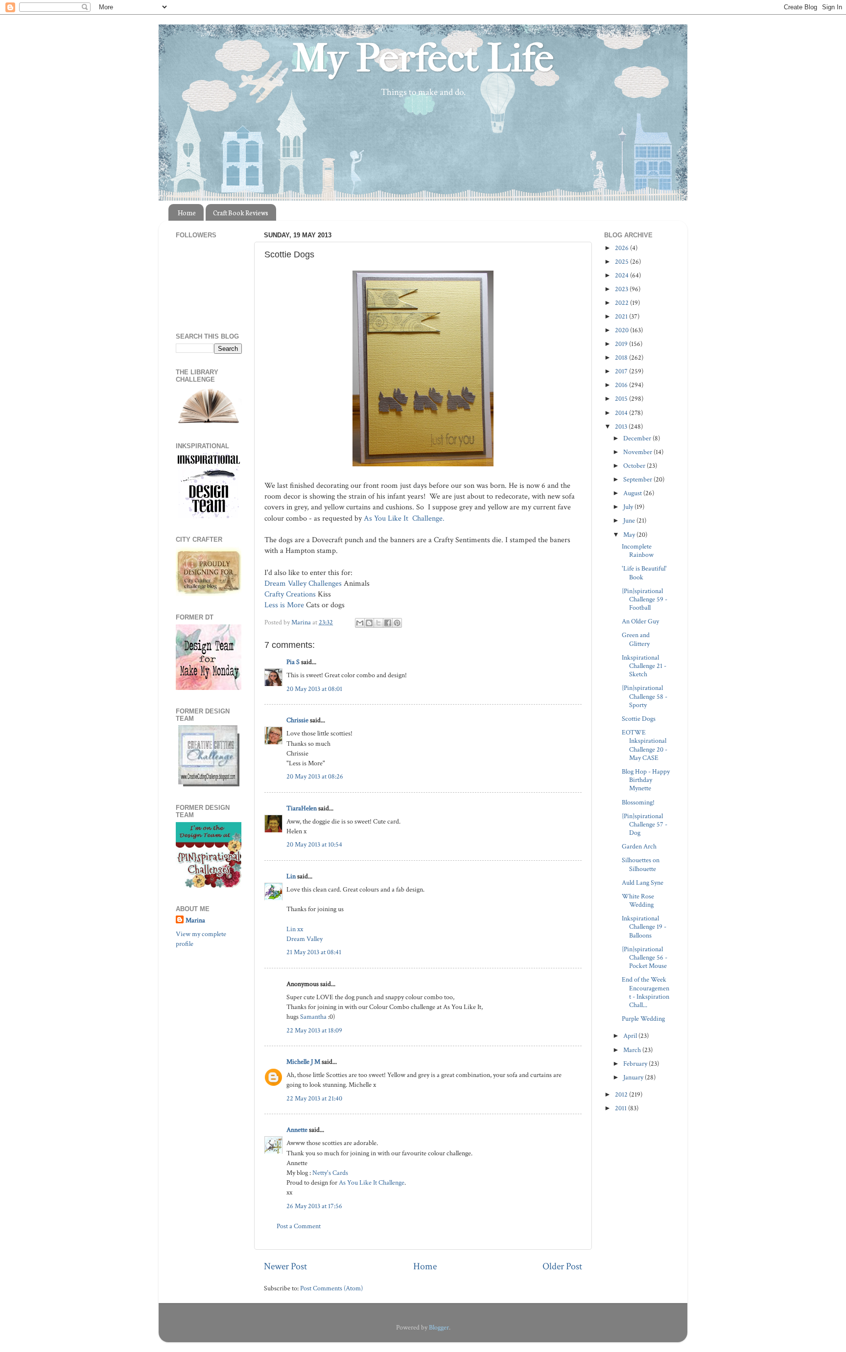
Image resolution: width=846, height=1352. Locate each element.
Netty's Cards (330, 1172)
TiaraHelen (301, 808)
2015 (622, 398)
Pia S (293, 661)
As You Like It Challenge (371, 1182)
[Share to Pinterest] (397, 623)
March (632, 1049)
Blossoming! (638, 802)
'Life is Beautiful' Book (644, 572)
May (629, 534)
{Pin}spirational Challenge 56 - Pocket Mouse (644, 957)
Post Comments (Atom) (331, 1288)
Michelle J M (303, 1061)
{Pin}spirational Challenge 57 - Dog (644, 824)
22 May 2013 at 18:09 (314, 1030)
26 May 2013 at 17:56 (314, 1206)
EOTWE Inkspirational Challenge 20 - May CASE (644, 745)
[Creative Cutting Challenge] (208, 784)
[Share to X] (378, 623)
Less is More (284, 605)
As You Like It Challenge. (404, 518)
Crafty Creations (290, 594)
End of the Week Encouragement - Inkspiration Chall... (645, 992)
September (638, 479)
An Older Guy (640, 621)
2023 (622, 289)
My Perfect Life (423, 58)
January (634, 1077)
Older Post (562, 1266)
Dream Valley (304, 938)
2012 (622, 1094)
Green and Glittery (636, 639)
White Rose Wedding (638, 900)
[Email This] (360, 623)
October (635, 465)
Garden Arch (639, 846)
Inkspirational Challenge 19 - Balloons (644, 927)
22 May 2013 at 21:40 (314, 1098)
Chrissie (297, 720)
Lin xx (294, 929)
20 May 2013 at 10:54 (314, 844)
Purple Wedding (643, 1018)
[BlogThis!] (369, 623)
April (630, 1035)
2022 (622, 302)
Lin (291, 876)
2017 (622, 371)
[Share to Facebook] (388, 623)
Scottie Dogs (639, 718)
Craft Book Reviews (240, 212)
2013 (622, 426)
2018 (622, 357)
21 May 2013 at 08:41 (313, 952)
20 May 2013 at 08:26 (314, 776)
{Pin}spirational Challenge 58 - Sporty (644, 696)
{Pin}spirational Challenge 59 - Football (644, 599)
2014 (622, 412)
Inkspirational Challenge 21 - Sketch (644, 666)
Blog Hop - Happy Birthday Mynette (646, 780)
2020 (622, 330)
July (628, 506)
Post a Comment (299, 1226)
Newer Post (285, 1266)
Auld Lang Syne (642, 882)
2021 (622, 316)
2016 (622, 385)
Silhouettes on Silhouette (640, 864)
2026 (622, 247)
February (636, 1063)
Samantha (313, 1016)
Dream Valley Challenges (303, 583)
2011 (621, 1108)
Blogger (439, 1327)
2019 (622, 343)
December (638, 438)
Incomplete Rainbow (638, 550)
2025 (622, 261)
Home (187, 212)
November (638, 452)
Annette (296, 1129)
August (633, 493)
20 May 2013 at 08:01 (314, 688)
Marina (195, 920)
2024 (622, 275)
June (629, 520)
